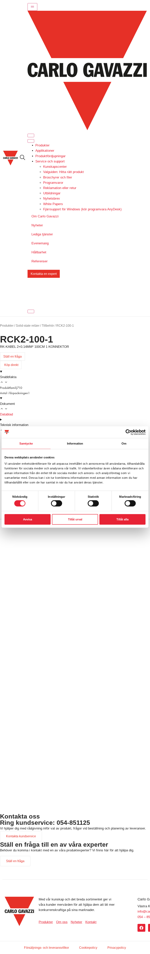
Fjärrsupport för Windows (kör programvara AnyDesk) (82, 209)
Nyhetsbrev (51, 198)
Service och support (50, 161)
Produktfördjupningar (50, 156)
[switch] (56, 503)
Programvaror (53, 183)
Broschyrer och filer (57, 177)
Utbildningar (52, 193)
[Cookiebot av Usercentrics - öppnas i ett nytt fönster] (128, 432)
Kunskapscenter (55, 167)
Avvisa (27, 519)
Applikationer (44, 150)
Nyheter (37, 225)
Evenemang (40, 243)
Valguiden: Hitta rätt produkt (63, 172)
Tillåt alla (122, 519)
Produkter (42, 145)
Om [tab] (123, 443)
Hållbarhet (38, 252)
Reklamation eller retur (59, 188)
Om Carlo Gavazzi (45, 216)
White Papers (53, 204)
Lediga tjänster (42, 234)
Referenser (39, 261)
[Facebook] (141, 928)
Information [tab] (75, 443)
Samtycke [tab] (26, 443)
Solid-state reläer (27, 325)
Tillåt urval (75, 519)
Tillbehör (48, 325)
